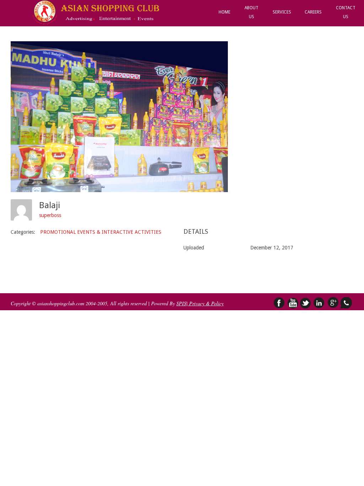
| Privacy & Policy (205, 303)
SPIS (181, 303)
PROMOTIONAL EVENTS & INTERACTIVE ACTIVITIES (100, 232)
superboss (50, 215)
